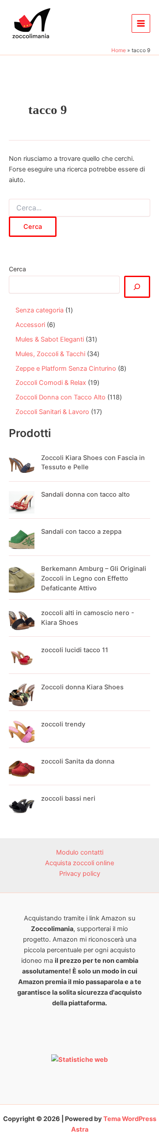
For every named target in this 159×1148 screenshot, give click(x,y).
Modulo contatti (79, 852)
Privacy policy (79, 874)
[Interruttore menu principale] (141, 23)
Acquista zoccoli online (79, 863)
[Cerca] (137, 287)
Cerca (17, 269)
